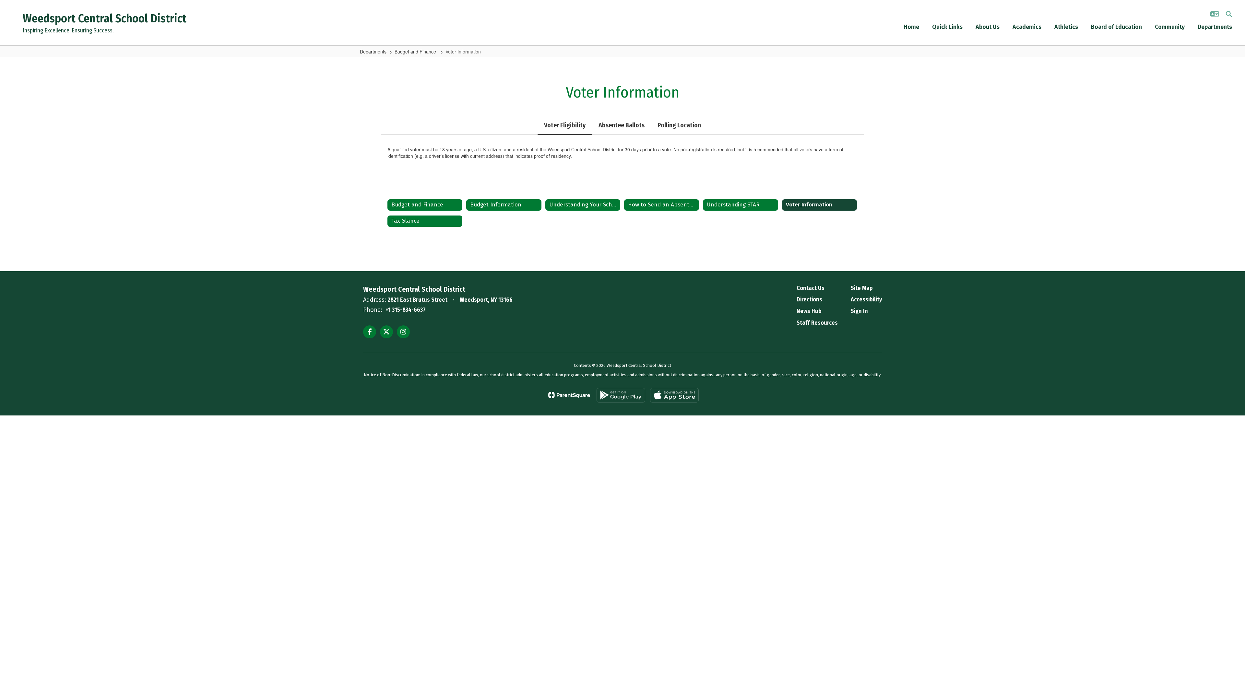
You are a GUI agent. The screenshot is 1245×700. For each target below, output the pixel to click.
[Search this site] (1229, 14)
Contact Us (810, 288)
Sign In (859, 311)
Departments (373, 51)
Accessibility (866, 299)
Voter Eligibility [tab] (565, 125)
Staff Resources (817, 322)
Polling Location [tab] (679, 125)
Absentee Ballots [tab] (622, 125)
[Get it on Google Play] (621, 395)
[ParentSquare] (569, 395)
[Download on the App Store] (674, 395)
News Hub (809, 311)
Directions (809, 299)
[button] (1214, 14)
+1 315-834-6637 (405, 309)
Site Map (862, 288)
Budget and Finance (416, 51)
